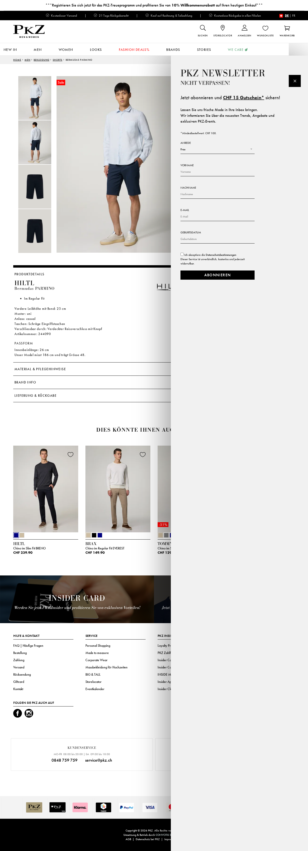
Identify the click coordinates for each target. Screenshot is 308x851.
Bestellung (20, 653)
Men (38, 49)
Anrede (185, 143)
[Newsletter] (295, 81)
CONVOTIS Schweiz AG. (170, 835)
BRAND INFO (25, 382)
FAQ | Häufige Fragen (28, 645)
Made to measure (97, 653)
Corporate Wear (96, 660)
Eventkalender (94, 689)
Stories (204, 49)
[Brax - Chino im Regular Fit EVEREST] (117, 488)
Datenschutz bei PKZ (148, 839)
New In (10, 49)
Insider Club (166, 689)
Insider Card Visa (169, 660)
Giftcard (18, 681)
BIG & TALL (93, 674)
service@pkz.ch (98, 760)
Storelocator (93, 681)
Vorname (187, 165)
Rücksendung (22, 674)
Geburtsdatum (190, 232)
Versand (18, 667)
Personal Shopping (97, 645)
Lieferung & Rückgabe (35, 395)
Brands (173, 49)
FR (293, 15)
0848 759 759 (64, 760)
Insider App (165, 681)
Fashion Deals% (134, 49)
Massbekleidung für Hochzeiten (106, 667)
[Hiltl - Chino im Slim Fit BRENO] (45, 488)
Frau (183, 149)
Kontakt (18, 689)
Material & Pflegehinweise (40, 369)
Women (66, 49)
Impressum (170, 839)
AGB (128, 839)
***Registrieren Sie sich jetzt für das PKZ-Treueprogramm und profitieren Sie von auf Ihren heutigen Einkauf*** (154, 5)
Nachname (188, 188)
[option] (40, 98)
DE (287, 15)
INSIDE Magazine (170, 674)
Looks (96, 49)
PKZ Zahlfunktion (169, 653)
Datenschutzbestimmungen (221, 255)
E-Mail (184, 210)
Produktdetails (29, 274)
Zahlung (18, 660)
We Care (236, 49)
